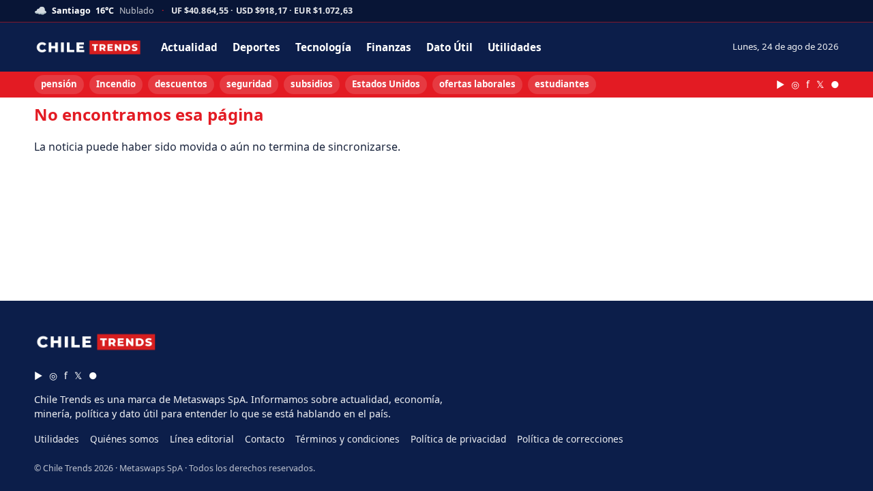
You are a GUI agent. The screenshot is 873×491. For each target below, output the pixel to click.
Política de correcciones (570, 438)
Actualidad (189, 47)
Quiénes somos (124, 438)
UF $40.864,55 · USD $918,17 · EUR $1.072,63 (262, 11)
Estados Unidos (386, 84)
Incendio (116, 84)
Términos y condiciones (347, 438)
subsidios (312, 84)
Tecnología (323, 47)
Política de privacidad (458, 438)
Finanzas (388, 47)
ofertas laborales (477, 84)
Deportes (256, 47)
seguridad (248, 84)
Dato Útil (449, 47)
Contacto (264, 438)
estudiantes (562, 84)
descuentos (181, 84)
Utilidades (515, 47)
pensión (59, 84)
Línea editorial (202, 438)
